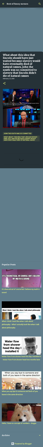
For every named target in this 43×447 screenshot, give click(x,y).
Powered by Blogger (23, 444)
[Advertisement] (21, 30)
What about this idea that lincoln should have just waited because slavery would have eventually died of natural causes (20, 138)
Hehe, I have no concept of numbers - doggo (19, 423)
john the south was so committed (17, 133)
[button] (4, 83)
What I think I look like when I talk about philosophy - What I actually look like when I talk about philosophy (20, 324)
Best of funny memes (17, 4)
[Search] (39, 4)
